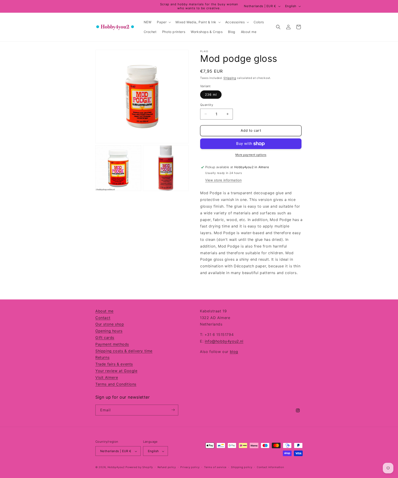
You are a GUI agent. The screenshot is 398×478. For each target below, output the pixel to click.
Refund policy (167, 467)
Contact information (270, 467)
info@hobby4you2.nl (224, 341)
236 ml (211, 94)
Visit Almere (106, 377)
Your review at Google (116, 370)
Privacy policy (189, 467)
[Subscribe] (173, 409)
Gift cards (104, 337)
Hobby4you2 (116, 467)
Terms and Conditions (115, 384)
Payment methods (112, 344)
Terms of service (215, 467)
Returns (102, 357)
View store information (223, 180)
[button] (163, 22)
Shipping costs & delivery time (123, 351)
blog (234, 351)
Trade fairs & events (114, 364)
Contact (102, 317)
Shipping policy (241, 467)
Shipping (229, 78)
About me (104, 311)
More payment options (250, 154)
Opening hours (109, 331)
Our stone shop (109, 324)
